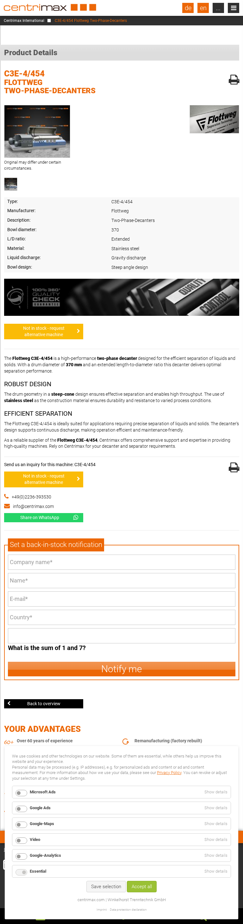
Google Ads (40, 807)
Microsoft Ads (43, 792)
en (203, 8)
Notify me (121, 668)
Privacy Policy (169, 772)
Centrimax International (24, 20)
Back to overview (43, 703)
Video (35, 839)
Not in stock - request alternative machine (44, 331)
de (188, 8)
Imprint (102, 909)
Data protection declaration (128, 909)
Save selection (106, 886)
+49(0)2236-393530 (31, 496)
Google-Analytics (45, 855)
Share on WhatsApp (39, 517)
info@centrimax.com (33, 506)
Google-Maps (42, 823)
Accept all (142, 886)
